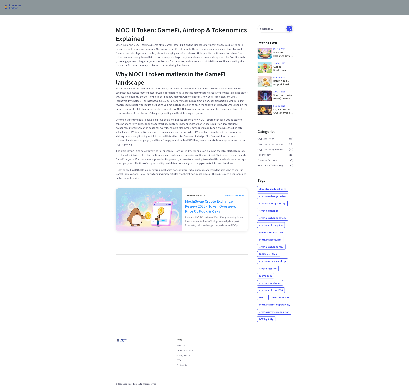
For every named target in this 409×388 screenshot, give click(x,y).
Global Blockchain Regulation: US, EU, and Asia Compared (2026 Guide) (282, 68)
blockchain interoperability (274, 304)
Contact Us (182, 365)
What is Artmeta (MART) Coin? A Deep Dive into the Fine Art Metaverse (282, 97)
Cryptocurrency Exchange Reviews (273, 144)
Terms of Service (185, 350)
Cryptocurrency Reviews (271, 149)
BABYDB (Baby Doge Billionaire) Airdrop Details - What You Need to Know (282, 82)
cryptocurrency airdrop (272, 261)
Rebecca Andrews (234, 195)
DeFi (261, 297)
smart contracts (279, 297)
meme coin (265, 275)
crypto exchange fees (271, 246)
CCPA (179, 360)
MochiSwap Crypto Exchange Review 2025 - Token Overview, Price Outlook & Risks (210, 206)
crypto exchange (268, 210)
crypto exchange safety (272, 217)
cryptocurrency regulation (274, 311)
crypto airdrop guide (271, 225)
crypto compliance (270, 283)
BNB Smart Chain (268, 254)
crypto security (268, 268)
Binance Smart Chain (271, 232)
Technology (264, 154)
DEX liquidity (266, 319)
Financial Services (267, 160)
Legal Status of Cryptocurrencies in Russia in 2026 (283, 111)
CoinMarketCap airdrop (272, 203)
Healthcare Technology (270, 165)
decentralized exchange (272, 188)
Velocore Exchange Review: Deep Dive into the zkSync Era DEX (283, 54)
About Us (181, 345)
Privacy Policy (183, 355)
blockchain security (270, 239)
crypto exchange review (272, 196)
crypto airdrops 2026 (271, 290)
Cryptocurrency (266, 138)
